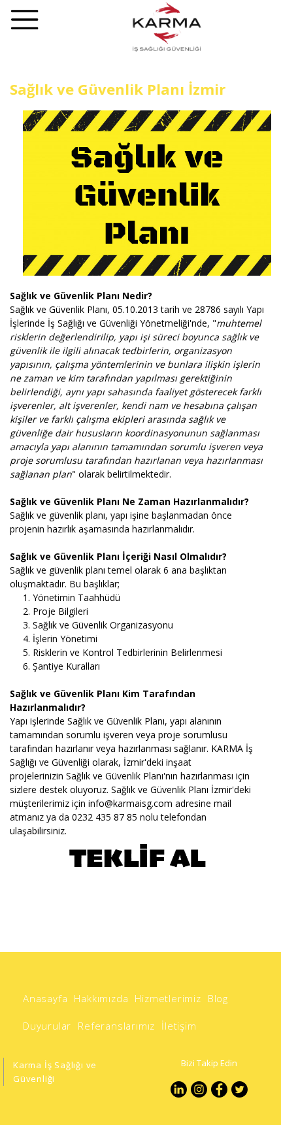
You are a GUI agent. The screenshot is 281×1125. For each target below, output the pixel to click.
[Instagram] (199, 1089)
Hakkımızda (101, 998)
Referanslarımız (116, 1025)
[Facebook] (219, 1089)
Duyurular (47, 1025)
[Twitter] (239, 1089)
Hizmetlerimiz (168, 998)
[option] (140, 193)
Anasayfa (45, 998)
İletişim (178, 1025)
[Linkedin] (179, 1089)
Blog (218, 998)
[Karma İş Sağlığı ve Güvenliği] (166, 26)
